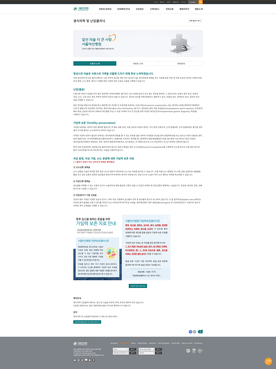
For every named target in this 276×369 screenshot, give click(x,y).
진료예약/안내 (123, 9)
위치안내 (181, 63)
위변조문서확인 (175, 343)
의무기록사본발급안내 (164, 343)
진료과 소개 (95, 63)
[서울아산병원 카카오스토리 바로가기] (93, 360)
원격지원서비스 (198, 343)
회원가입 (162, 2)
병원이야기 (184, 9)
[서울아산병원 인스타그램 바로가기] (78, 360)
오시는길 (183, 2)
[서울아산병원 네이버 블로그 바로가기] (86, 360)
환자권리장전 (114, 343)
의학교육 (169, 9)
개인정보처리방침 (124, 343)
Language (192, 2)
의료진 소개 (138, 63)
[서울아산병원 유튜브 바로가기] (74, 360)
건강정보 (139, 9)
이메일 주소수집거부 (187, 343)
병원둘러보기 (176, 2)
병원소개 (199, 9)
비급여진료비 (152, 343)
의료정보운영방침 (142, 343)
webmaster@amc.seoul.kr (88, 353)
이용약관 (133, 343)
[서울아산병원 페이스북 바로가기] (82, 360)
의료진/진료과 (105, 9)
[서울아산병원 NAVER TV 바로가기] (89, 360)
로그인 (156, 2)
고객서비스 (154, 9)
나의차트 (168, 2)
